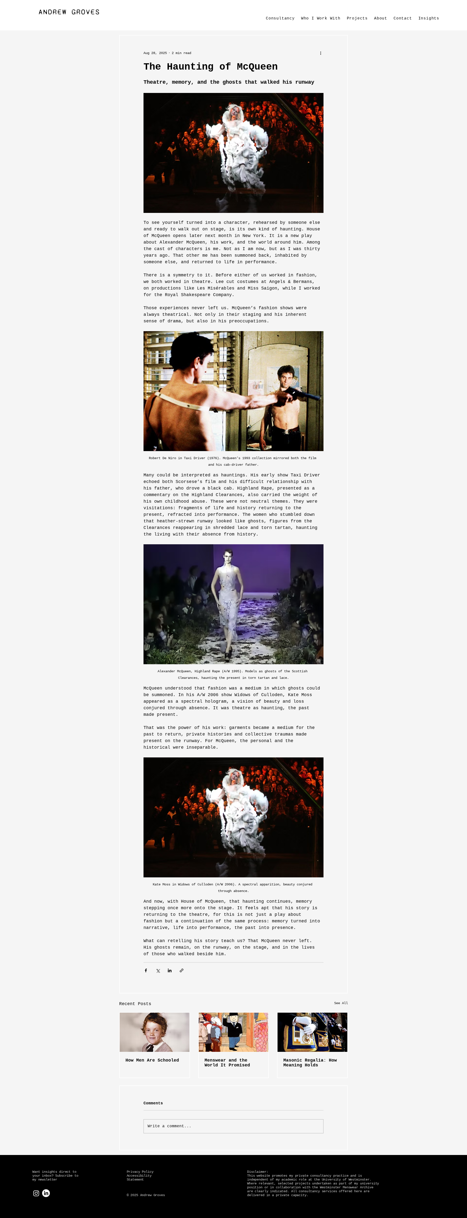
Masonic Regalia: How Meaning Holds (310, 1063)
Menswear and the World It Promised (227, 1063)
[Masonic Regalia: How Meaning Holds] (312, 1032)
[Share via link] (181, 970)
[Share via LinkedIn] (169, 970)
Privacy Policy (140, 1172)
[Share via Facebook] (146, 970)
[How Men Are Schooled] (154, 1032)
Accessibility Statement (139, 1178)
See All (341, 1003)
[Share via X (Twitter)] (157, 970)
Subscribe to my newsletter (55, 1178)
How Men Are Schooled (152, 1060)
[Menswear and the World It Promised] (234, 1032)
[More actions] (320, 53)
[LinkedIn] (46, 1193)
